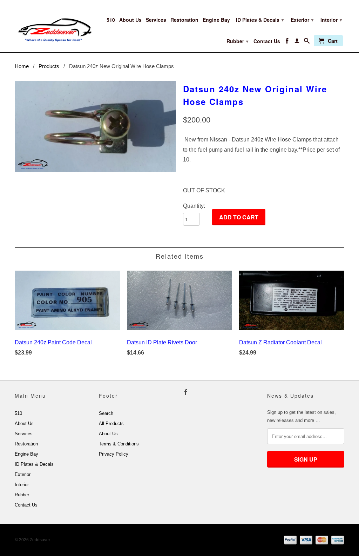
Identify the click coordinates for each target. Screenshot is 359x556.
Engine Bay (216, 19)
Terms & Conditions (119, 443)
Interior (331, 19)
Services (156, 19)
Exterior (302, 19)
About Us (130, 19)
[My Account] (297, 42)
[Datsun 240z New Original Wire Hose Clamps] (95, 126)
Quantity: (194, 206)
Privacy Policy (113, 454)
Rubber (237, 41)
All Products (111, 423)
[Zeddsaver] (53, 25)
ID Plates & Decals (260, 19)
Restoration (184, 19)
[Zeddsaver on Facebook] (287, 42)
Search (106, 413)
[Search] (307, 42)
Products (49, 66)
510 (111, 19)
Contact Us (266, 41)
